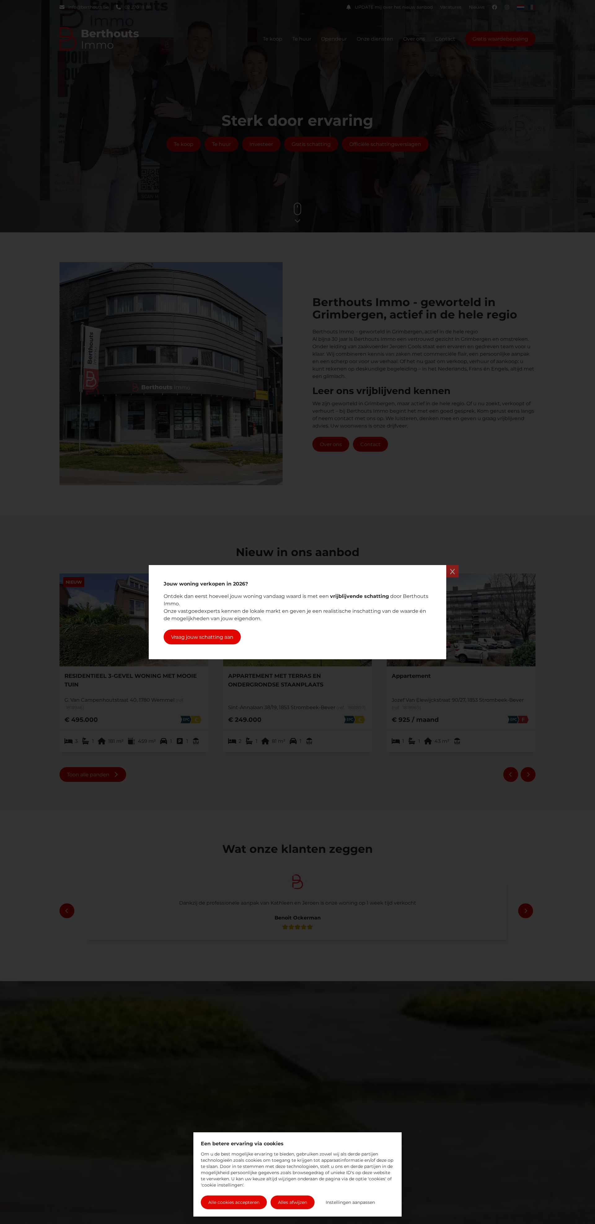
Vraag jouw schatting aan (202, 637)
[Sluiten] (452, 571)
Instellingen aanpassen (350, 1202)
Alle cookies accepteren (233, 1202)
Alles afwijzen (292, 1202)
